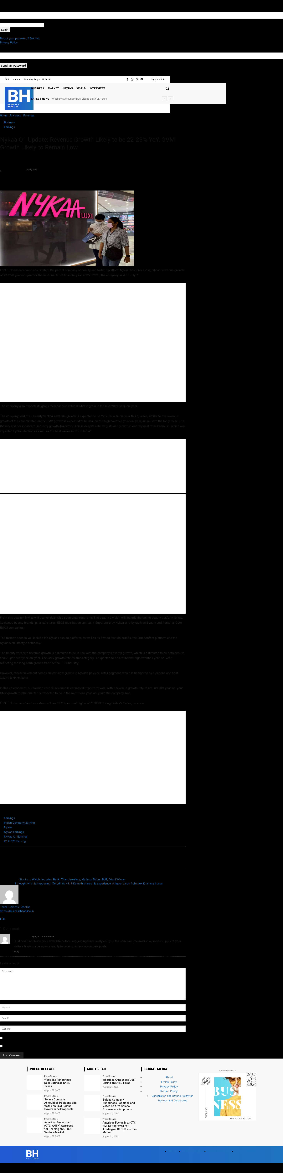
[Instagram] (132, 79)
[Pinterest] (21, 179)
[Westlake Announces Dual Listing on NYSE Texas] (34, 1082)
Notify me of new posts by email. (24, 1046)
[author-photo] (9, 903)
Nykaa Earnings (14, 831)
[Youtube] (142, 79)
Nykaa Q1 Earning (15, 836)
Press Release (51, 1076)
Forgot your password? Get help (20, 38)
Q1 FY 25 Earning (15, 841)
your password (53, 25)
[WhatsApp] (30, 179)
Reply (16, 951)
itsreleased (20, 936)
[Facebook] (127, 79)
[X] (137, 79)
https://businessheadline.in (17, 911)
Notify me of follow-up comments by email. (30, 1038)
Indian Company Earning (19, 822)
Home (3, 115)
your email (6, 61)
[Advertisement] (93, 342)
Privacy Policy (9, 42)
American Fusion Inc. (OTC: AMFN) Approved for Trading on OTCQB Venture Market (58, 1127)
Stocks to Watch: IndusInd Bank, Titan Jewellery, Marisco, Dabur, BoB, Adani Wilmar (72, 879)
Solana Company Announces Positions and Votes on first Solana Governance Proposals (101, 98)
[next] (170, 98)
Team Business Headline (12, 167)
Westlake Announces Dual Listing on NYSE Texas (57, 1083)
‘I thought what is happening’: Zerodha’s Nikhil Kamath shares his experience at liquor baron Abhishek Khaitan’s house (88, 883)
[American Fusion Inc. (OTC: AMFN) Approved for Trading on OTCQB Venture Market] (34, 1125)
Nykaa (8, 827)
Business (15, 115)
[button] (167, 88)
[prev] (164, 98)
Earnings (28, 115)
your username (9, 20)
